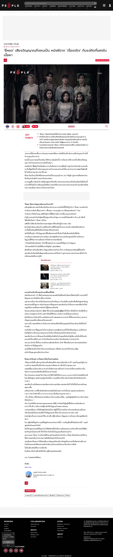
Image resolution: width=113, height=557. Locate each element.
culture (8, 44)
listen (60, 521)
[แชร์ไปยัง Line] (16, 60)
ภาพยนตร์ (28, 496)
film (16, 44)
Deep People (34, 532)
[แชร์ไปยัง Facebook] (9, 60)
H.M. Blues (33, 526)
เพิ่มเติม (4, 539)
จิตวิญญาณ (60, 496)
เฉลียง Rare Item (35, 524)
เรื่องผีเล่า (52, 496)
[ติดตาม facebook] (6, 550)
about (60, 534)
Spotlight (33, 537)
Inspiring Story (35, 535)
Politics (6, 524)
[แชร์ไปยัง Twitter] (12, 60)
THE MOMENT (60, 530)
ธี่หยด (67, 496)
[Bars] (104, 5)
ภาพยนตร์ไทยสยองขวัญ (40, 496)
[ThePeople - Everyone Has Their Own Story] (10, 7)
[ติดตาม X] (11, 550)
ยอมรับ (8, 542)
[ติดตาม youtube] (21, 550)
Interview (8, 521)
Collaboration (38, 521)
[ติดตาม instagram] (16, 550)
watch (33, 530)
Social (6, 526)
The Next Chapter (62, 528)
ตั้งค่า (8, 545)
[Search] (95, 3)
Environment (7, 530)
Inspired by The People (63, 524)
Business (6, 528)
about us (60, 537)
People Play (60, 526)
